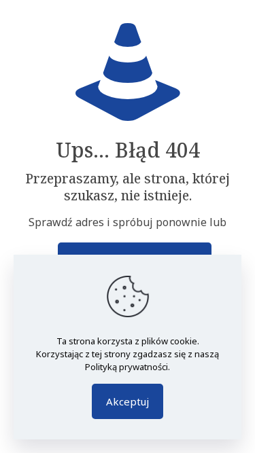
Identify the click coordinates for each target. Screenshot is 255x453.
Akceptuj (127, 401)
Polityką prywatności (126, 367)
